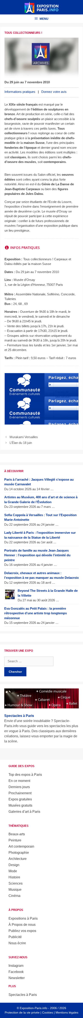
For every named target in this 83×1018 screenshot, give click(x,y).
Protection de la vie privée (22, 1012)
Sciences (16, 883)
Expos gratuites (20, 799)
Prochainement (20, 793)
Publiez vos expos (22, 931)
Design (14, 865)
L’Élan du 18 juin (21, 443)
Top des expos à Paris (25, 774)
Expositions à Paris (23, 918)
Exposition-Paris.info (33, 1008)
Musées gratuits (20, 805)
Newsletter (17, 978)
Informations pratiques (19, 91)
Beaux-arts (17, 834)
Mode (13, 871)
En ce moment (19, 781)
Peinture (15, 840)
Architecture (18, 859)
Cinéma (14, 896)
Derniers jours (19, 787)
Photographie (19, 852)
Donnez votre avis (54, 91)
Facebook (16, 972)
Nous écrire (17, 943)
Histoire (14, 877)
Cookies (47, 1012)
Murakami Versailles (24, 437)
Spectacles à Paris (23, 995)
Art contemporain (21, 846)
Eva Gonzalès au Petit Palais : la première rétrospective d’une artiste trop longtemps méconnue (35, 613)
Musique (15, 889)
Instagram (16, 965)
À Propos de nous (22, 924)
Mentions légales (67, 1012)
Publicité (15, 937)
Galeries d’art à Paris (24, 811)
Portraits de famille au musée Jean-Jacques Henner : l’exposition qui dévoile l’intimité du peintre (37, 555)
